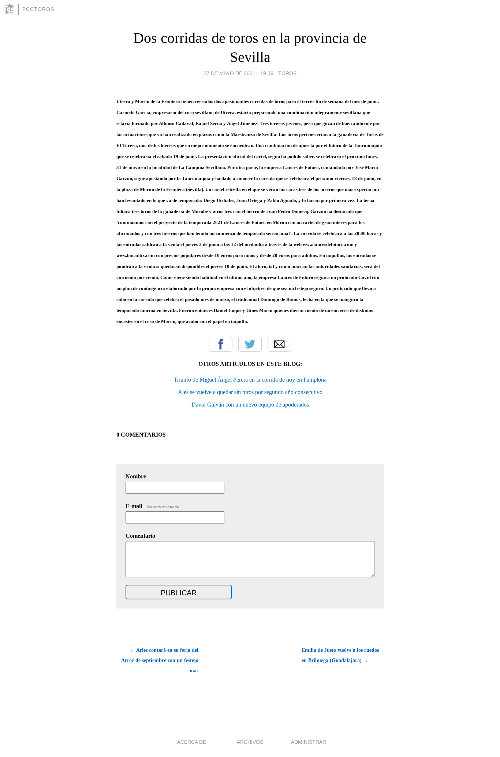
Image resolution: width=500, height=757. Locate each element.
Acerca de (191, 742)
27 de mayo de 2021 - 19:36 (238, 73)
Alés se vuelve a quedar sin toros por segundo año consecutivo (250, 392)
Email (279, 344)
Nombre (136, 476)
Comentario (140, 536)
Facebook (220, 344)
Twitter (250, 344)
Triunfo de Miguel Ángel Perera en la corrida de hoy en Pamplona (250, 379)
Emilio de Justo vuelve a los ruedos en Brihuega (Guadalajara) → (340, 655)
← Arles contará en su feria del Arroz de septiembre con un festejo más (159, 660)
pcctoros (38, 9)
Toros (287, 73)
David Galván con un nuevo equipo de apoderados (250, 404)
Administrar (308, 742)
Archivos (250, 742)
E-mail (153, 506)
